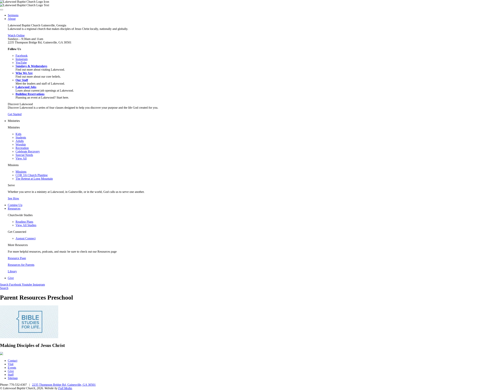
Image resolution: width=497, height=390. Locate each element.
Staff (11, 374)
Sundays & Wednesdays (31, 66)
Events (12, 367)
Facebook (15, 284)
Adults (20, 141)
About (12, 18)
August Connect (26, 238)
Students (21, 137)
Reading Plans (24, 221)
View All (21, 158)
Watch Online (16, 35)
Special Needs (24, 155)
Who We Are (24, 73)
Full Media (65, 388)
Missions (21, 171)
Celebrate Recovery (28, 151)
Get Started (15, 114)
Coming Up (15, 205)
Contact (12, 360)
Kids (18, 134)
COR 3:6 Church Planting (32, 175)
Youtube (27, 284)
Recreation (22, 148)
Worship (21, 144)
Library (12, 271)
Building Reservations (30, 94)
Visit (10, 364)
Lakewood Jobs (26, 87)
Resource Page (17, 258)
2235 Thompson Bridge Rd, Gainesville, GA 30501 (64, 384)
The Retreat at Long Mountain (34, 178)
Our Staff (22, 80)
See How (13, 198)
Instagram (39, 284)
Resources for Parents (21, 264)
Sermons (13, 15)
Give (11, 278)
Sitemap (13, 378)
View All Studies (26, 225)
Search (4, 284)
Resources (14, 208)
